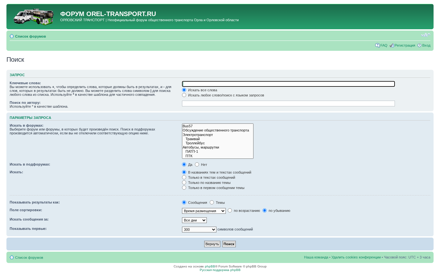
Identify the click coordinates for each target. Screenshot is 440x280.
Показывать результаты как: (35, 202)
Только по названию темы (209, 183)
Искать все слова (202, 90)
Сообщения (197, 202)
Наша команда (316, 257)
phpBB (210, 266)
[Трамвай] (218, 139)
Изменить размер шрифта (425, 35)
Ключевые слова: (25, 83)
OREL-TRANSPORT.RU (121, 13)
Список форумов (30, 36)
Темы (220, 202)
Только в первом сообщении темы (215, 188)
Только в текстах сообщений (211, 177)
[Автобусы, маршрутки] (218, 147)
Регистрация (405, 45)
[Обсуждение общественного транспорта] (218, 130)
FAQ (383, 45)
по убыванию (279, 210)
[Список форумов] (34, 15)
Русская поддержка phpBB (220, 270)
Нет (203, 165)
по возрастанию (246, 210)
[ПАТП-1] (218, 151)
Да (189, 165)
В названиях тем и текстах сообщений (219, 172)
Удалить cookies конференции (356, 257)
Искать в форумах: (26, 125)
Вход (426, 45)
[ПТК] (218, 156)
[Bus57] (218, 126)
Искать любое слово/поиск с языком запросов (225, 95)
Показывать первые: (28, 228)
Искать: (16, 172)
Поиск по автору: (25, 102)
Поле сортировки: (26, 210)
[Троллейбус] (218, 143)
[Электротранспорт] (218, 135)
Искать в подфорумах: (30, 164)
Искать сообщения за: (29, 219)
